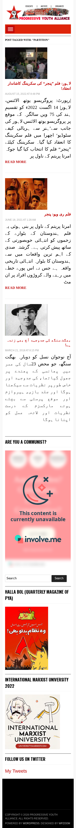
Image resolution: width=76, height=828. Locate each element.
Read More (15, 162)
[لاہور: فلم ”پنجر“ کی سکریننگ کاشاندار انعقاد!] (26, 62)
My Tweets (16, 771)
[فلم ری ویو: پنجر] (26, 193)
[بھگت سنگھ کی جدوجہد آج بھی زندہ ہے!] (26, 319)
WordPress (31, 823)
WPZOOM (64, 823)
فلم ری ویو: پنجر (57, 214)
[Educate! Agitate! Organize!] (38, 10)
